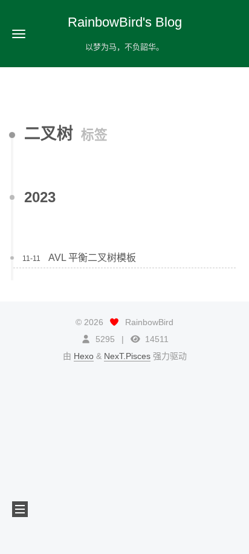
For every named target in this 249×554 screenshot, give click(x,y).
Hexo (84, 356)
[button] (18, 33)
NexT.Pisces (127, 356)
